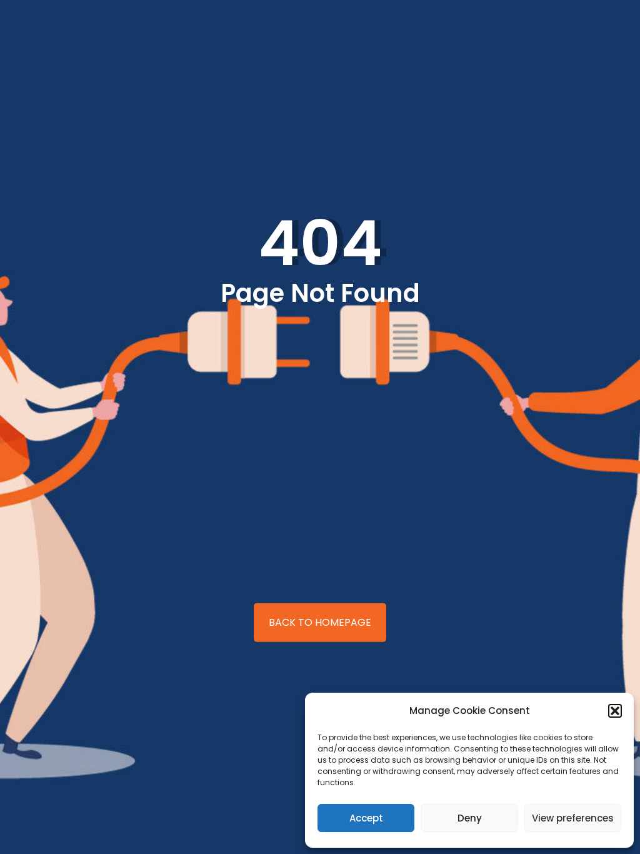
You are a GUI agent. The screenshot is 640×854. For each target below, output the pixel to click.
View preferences (573, 818)
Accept (366, 818)
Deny (470, 818)
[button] (615, 711)
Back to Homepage (320, 622)
